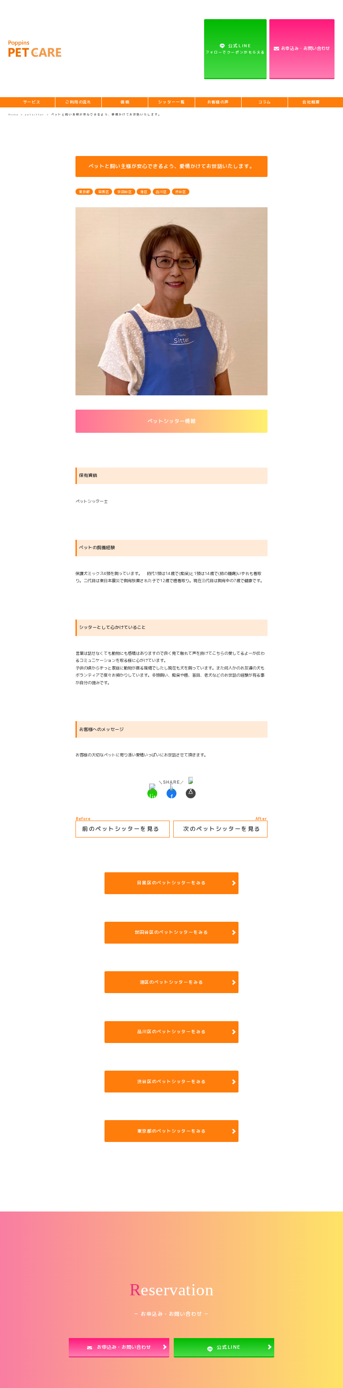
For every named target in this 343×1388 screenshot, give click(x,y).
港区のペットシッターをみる (172, 982)
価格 (125, 102)
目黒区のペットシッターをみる (171, 882)
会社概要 (311, 102)
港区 (143, 191)
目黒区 (103, 191)
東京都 (84, 191)
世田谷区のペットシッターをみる (172, 932)
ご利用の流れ (78, 102)
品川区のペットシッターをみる (171, 1031)
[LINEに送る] (152, 793)
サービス (32, 102)
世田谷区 (124, 191)
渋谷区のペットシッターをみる (171, 1081)
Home (13, 114)
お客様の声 (218, 102)
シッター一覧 (171, 102)
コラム (265, 102)
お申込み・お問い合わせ (305, 48)
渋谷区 (180, 191)
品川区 (161, 191)
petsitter (35, 114)
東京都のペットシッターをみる (171, 1131)
